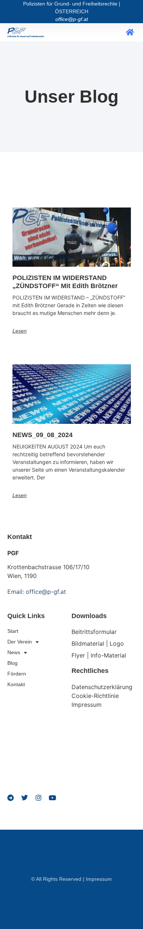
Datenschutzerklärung (102, 687)
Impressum (87, 704)
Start (12, 631)
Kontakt (16, 684)
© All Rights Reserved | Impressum (71, 879)
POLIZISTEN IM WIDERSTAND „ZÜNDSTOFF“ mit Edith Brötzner (65, 282)
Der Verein (19, 642)
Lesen (19, 331)
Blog (12, 663)
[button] (130, 32)
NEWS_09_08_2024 (42, 435)
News (13, 652)
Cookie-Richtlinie (95, 695)
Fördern (16, 674)
